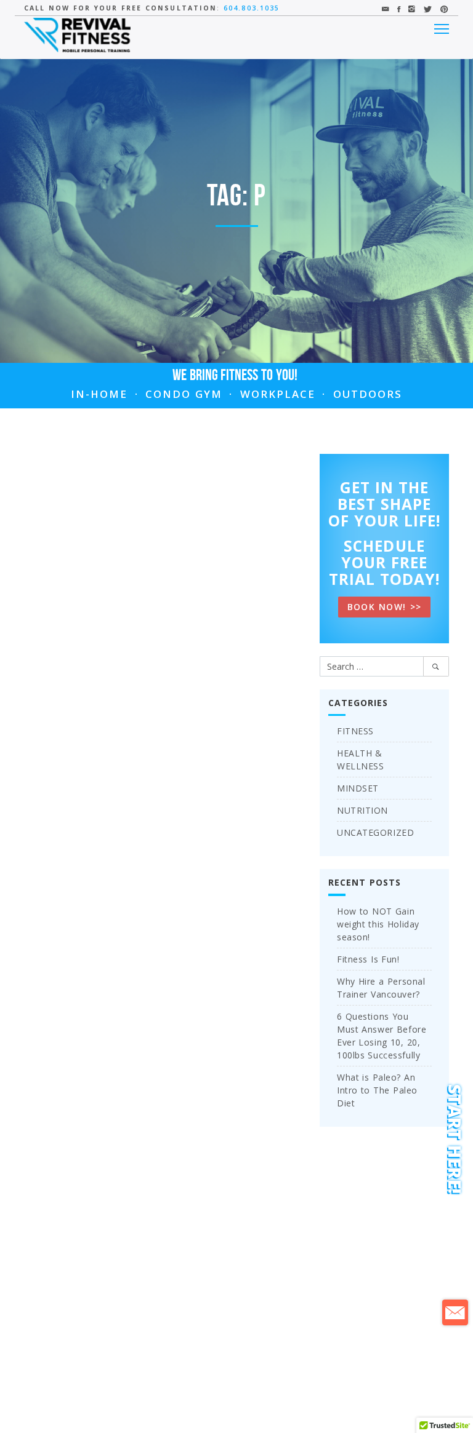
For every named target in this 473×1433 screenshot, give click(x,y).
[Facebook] (399, 9)
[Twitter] (428, 9)
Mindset (358, 788)
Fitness (355, 731)
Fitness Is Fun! (368, 959)
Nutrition (362, 810)
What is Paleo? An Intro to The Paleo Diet (377, 1090)
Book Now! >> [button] (384, 607)
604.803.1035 (252, 8)
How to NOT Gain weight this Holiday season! (378, 924)
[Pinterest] (444, 9)
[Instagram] (412, 9)
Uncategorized (375, 832)
